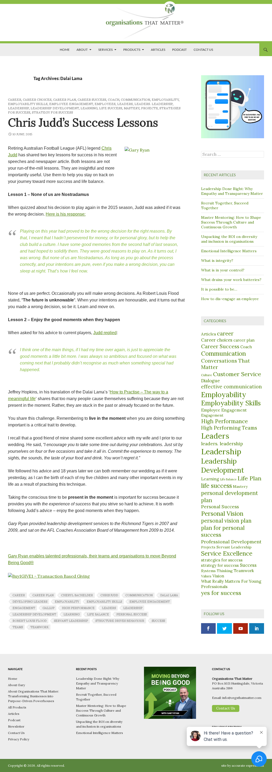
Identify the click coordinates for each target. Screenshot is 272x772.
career (14, 100)
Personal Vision (222, 513)
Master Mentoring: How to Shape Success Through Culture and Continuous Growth (231, 222)
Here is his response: (66, 214)
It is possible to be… (219, 289)
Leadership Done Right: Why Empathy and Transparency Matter (232, 191)
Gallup (48, 608)
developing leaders (29, 601)
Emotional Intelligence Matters (229, 251)
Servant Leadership (234, 547)
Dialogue (210, 381)
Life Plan (249, 478)
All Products (17, 707)
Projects (149, 108)
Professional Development (231, 542)
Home (65, 50)
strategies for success (222, 560)
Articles (158, 50)
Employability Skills (28, 104)
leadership (132, 608)
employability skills (104, 601)
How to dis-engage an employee (230, 298)
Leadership (18, 108)
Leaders (125, 104)
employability (67, 601)
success (158, 621)
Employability (165, 100)
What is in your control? (222, 270)
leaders (109, 608)
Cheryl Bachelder (77, 595)
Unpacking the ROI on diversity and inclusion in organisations (229, 239)
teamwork (39, 627)
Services (105, 50)
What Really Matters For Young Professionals (231, 583)
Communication (135, 100)
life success (110, 108)
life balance (98, 614)
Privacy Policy (18, 739)
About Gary (16, 685)
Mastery (131, 108)
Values (206, 576)
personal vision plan (226, 520)
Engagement (23, 608)
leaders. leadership (153, 104)
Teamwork (244, 570)
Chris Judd (109, 595)
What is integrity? (217, 260)
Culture (206, 375)
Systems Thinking (217, 570)
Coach (113, 100)
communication (139, 595)
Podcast (179, 50)
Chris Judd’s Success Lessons (83, 122)
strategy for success (52, 112)
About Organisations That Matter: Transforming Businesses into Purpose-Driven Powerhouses (33, 696)
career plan (64, 100)
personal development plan (229, 496)
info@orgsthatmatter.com (241, 698)
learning (71, 614)
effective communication (231, 386)
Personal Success (220, 507)
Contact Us (203, 50)
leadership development (34, 614)
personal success (131, 614)
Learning (88, 108)
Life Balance (228, 479)
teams (17, 627)
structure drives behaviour (119, 621)
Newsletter (16, 726)
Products (131, 50)
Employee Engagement (71, 104)
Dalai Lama (169, 595)
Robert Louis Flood (29, 621)
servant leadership (71, 621)
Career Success (92, 100)
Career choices (37, 100)
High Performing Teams (229, 428)
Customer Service (237, 374)
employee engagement (149, 601)
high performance (78, 608)
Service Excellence (226, 553)
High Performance (224, 421)
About (82, 50)
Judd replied (105, 332)
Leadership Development (55, 108)
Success (248, 565)
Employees (105, 104)
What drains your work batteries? (231, 279)
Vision (218, 575)
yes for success (221, 593)
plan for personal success (223, 531)
